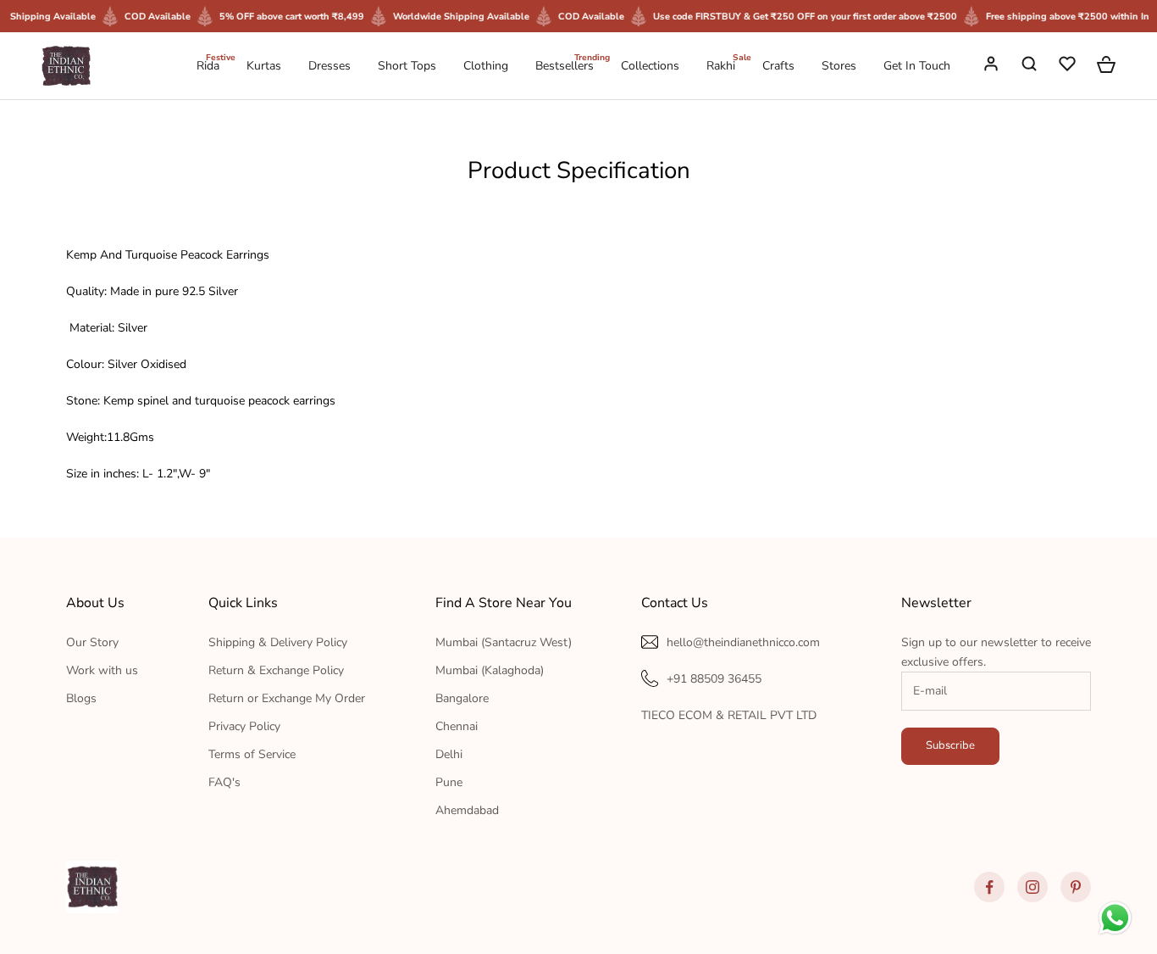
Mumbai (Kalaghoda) (489, 670)
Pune (448, 782)
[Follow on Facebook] (989, 887)
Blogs (81, 698)
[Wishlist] (1069, 66)
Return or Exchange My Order (286, 698)
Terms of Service (252, 754)
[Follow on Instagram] (1032, 887)
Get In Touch (916, 66)
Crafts (778, 66)
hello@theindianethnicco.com (743, 642)
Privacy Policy (244, 726)
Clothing (485, 66)
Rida (208, 65)
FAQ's (224, 782)
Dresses (329, 66)
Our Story (92, 642)
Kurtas (263, 66)
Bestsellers (564, 65)
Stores (839, 66)
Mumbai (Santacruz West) (503, 642)
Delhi (448, 754)
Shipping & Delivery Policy (277, 642)
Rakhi (720, 65)
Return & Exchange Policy (276, 670)
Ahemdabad (467, 810)
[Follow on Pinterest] (1075, 887)
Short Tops (407, 66)
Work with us (102, 670)
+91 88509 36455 (714, 679)
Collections (650, 66)
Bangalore (462, 698)
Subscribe (950, 745)
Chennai (456, 726)
